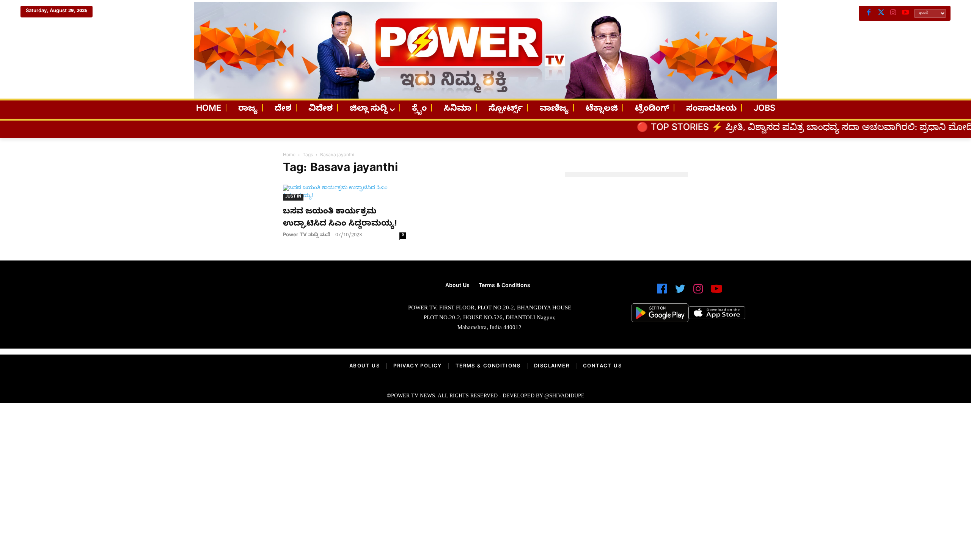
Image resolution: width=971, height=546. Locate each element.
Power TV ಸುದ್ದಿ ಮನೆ (306, 235)
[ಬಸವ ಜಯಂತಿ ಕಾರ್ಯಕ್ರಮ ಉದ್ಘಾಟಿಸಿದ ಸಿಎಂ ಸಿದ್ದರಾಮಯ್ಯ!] (344, 193)
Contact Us (602, 366)
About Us (364, 366)
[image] (281, 309)
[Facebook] (869, 13)
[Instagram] (893, 13)
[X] (881, 13)
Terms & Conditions (488, 366)
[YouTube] (905, 13)
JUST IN (293, 197)
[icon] (662, 292)
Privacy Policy (417, 366)
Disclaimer (551, 366)
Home (289, 155)
